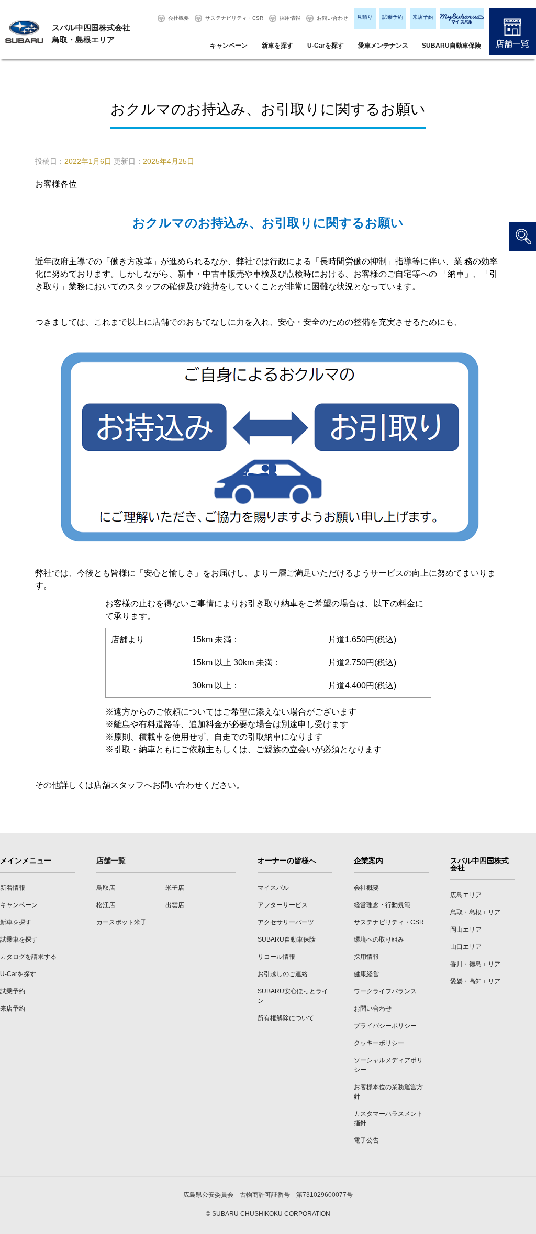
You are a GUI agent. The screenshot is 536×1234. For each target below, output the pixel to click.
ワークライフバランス (385, 991)
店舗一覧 (512, 43)
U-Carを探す (325, 45)
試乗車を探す (19, 939)
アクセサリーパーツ (286, 922)
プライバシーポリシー (385, 1025)
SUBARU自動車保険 (451, 45)
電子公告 (366, 1140)
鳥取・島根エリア (475, 912)
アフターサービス (283, 905)
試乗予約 (392, 17)
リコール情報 (276, 956)
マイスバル (273, 887)
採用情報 (290, 18)
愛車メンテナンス (383, 45)
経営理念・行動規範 (382, 905)
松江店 (105, 905)
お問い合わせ (332, 18)
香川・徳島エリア (475, 964)
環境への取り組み (379, 939)
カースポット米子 (121, 922)
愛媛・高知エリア (475, 981)
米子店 (174, 887)
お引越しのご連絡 (283, 974)
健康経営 (366, 974)
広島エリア (466, 895)
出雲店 (174, 905)
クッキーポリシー (379, 1043)
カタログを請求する (28, 956)
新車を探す (277, 45)
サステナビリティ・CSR (234, 18)
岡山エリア (466, 929)
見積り (365, 17)
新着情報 (12, 887)
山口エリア (466, 946)
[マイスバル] (462, 18)
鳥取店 (105, 887)
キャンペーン (229, 45)
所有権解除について (286, 1018)
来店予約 (422, 17)
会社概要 (178, 18)
